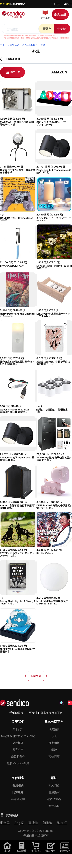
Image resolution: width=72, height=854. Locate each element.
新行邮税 (54, 805)
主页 (2, 44)
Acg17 (19, 823)
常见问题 (54, 785)
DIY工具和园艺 (30, 44)
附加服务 (18, 792)
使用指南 (54, 792)
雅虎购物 (54, 742)
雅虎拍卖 (54, 729)
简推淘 (47, 823)
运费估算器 (54, 799)
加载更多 (36, 675)
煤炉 (54, 749)
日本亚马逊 (13, 44)
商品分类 (15, 71)
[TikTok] (61, 703)
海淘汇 (62, 823)
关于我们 (18, 729)
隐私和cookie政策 (18, 763)
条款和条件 (18, 756)
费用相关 (18, 785)
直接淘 (33, 823)
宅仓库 (5, 823)
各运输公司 (18, 799)
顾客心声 (18, 749)
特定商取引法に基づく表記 (18, 736)
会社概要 (18, 742)
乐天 (54, 736)
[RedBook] (70, 703)
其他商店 (54, 756)
